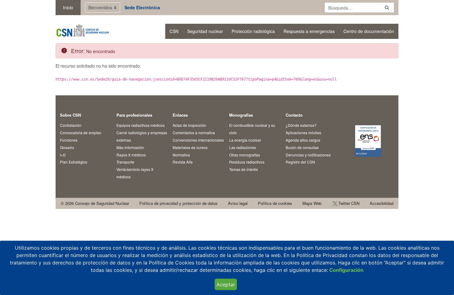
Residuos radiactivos (246, 161)
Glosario (67, 147)
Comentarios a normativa (194, 132)
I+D (63, 154)
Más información (130, 147)
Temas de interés (243, 169)
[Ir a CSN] (82, 31)
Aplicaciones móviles (303, 132)
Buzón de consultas (302, 147)
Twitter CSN (348, 203)
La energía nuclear (245, 140)
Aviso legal (238, 203)
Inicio (68, 7)
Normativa (181, 154)
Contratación (71, 125)
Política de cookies (275, 203)
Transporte (125, 161)
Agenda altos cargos (303, 140)
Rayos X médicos (131, 154)
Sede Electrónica (142, 7)
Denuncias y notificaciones (308, 154)
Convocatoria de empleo (80, 132)
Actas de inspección (189, 125)
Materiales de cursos (190, 147)
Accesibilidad (381, 203)
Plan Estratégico (73, 161)
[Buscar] (387, 7)
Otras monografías (244, 154)
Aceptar (225, 284)
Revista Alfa (183, 161)
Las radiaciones (242, 147)
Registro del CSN (300, 161)
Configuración (346, 270)
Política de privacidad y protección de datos (178, 203)
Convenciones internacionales (198, 140)
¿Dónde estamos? (301, 125)
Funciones (69, 140)
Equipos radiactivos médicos (140, 125)
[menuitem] (174, 31)
